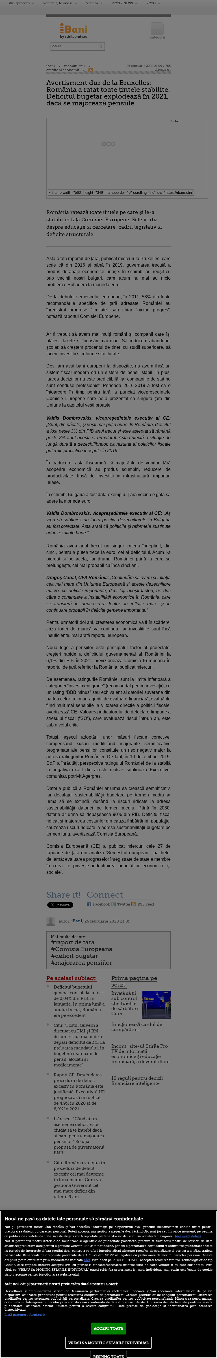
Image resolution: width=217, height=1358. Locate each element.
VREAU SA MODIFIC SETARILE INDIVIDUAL (108, 1343)
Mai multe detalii (188, 1236)
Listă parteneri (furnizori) (25, 1315)
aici (87, 1260)
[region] (108, 1284)
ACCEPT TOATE (108, 1328)
